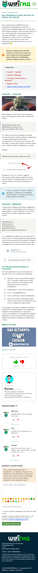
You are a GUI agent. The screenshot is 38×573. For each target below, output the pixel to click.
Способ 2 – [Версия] (14, 75)
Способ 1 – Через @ (14, 72)
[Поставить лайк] (16, 361)
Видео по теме (12, 83)
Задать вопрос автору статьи (17, 87)
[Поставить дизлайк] (22, 361)
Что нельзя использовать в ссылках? (16, 79)
